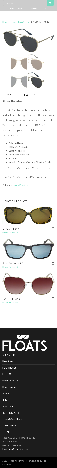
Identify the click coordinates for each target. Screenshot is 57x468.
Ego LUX (6, 374)
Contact (44, 8)
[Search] (50, 3)
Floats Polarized (19, 22)
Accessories (8, 406)
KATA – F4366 (11, 298)
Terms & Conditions (12, 418)
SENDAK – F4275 (13, 263)
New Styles (8, 361)
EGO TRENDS (9, 367)
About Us (22, 8)
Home (12, 8)
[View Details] (28, 215)
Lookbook (33, 8)
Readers (6, 393)
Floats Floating (9, 387)
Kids (4, 400)
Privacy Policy (9, 425)
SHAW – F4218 (11, 229)
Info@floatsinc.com (18, 449)
